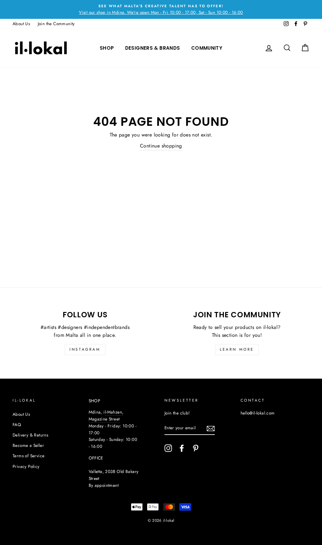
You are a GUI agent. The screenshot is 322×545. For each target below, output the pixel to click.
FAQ (17, 424)
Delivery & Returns (30, 435)
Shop (107, 48)
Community (206, 48)
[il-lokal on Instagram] (168, 448)
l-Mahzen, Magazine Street (106, 415)
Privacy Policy (26, 466)
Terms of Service (28, 456)
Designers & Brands (152, 48)
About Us (21, 23)
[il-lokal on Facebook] (182, 448)
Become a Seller (28, 445)
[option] (161, 9)
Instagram (84, 349)
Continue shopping (161, 145)
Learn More (237, 349)
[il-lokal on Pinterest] (195, 448)
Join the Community (56, 23)
